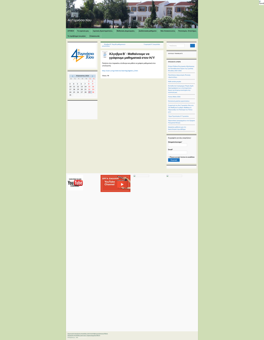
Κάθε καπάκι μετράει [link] (174, 81)
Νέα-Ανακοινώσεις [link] (168, 31)
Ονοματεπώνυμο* (175, 142)
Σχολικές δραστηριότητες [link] (103, 31)
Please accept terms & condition (181, 157)
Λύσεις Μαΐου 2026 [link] (174, 96)
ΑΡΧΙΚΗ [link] (71, 31)
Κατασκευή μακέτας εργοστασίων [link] (178, 101)
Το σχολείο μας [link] (83, 31)
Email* (170, 149)
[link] (261, 2)
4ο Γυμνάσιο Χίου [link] (79, 20)
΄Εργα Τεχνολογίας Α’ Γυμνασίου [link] (178, 116)
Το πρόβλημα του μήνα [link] (77, 36)
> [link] (92, 76)
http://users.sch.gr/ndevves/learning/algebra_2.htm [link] (120, 71)
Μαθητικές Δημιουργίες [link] (126, 31)
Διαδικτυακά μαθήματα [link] (148, 31)
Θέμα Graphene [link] (82, 337)
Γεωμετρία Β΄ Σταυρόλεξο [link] (152, 44)
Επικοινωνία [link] (94, 36)
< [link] (72, 76)
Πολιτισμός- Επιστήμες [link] (187, 31)
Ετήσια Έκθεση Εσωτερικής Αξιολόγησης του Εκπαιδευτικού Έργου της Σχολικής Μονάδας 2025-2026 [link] (181, 68)
